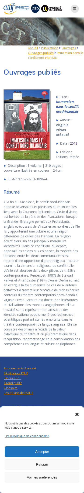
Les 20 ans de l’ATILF (18, 393)
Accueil (33, 48)
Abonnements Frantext (20, 368)
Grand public (13, 383)
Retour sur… (12, 378)
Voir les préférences (42, 477)
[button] (77, 414)
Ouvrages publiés (41, 53)
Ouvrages (69, 48)
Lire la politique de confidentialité (27, 436)
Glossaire (11, 388)
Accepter (42, 452)
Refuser (42, 464)
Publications (49, 48)
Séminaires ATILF (16, 373)
